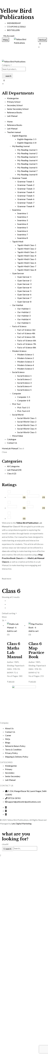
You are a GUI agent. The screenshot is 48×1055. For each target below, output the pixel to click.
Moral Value (17, 436)
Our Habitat (17, 305)
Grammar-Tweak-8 (25, 206)
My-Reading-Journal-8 (27, 174)
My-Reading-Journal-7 (27, 171)
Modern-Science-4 (25, 365)
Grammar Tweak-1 (25, 181)
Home (4, 448)
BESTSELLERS (13, 30)
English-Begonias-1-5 (26, 139)
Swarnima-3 (22, 220)
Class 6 (11, 473)
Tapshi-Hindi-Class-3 (26, 252)
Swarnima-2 (22, 217)
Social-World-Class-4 (26, 428)
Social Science (18, 372)
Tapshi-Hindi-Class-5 (26, 259)
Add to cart (12, 631)
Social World (17, 414)
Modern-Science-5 (25, 368)
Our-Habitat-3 (23, 315)
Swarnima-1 (22, 213)
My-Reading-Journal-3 (27, 157)
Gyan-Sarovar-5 (24, 291)
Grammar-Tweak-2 (25, 185)
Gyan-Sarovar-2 (24, 280)
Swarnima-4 (22, 224)
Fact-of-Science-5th (26, 337)
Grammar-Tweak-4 (25, 192)
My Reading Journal (21, 146)
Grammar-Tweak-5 (25, 195)
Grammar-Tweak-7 (25, 202)
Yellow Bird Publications (17, 14)
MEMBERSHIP (14, 23)
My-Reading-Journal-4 (27, 160)
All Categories (13, 466)
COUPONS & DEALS (16, 26)
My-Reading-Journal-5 (27, 164)
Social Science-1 (24, 376)
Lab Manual (12, 448)
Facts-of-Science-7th (26, 344)
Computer (16, 393)
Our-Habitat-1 (23, 308)
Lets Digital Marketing (21, 823)
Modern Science (19, 351)
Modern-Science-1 (25, 354)
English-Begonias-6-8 (26, 142)
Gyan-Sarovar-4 (24, 287)
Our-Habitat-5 (23, 323)
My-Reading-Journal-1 (27, 150)
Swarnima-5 (22, 227)
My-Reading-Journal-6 (27, 167)
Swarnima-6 (22, 231)
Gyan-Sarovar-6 (24, 294)
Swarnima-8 (22, 238)
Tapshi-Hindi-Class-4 (26, 255)
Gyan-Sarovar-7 (24, 298)
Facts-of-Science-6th (26, 340)
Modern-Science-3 (25, 361)
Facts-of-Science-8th (26, 347)
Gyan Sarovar (18, 273)
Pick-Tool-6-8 (23, 411)
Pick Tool (16, 404)
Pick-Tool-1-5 (23, 407)
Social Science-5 (24, 390)
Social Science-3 (24, 383)
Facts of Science (19, 326)
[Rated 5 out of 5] (15, 496)
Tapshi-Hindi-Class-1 (26, 245)
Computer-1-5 (23, 397)
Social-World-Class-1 (26, 418)
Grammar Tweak (19, 178)
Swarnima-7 (22, 234)
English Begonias (19, 135)
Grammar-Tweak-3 (25, 188)
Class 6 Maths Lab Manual (14, 650)
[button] (42, 45)
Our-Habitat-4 (23, 319)
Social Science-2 (24, 379)
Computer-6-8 (23, 400)
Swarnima (16, 210)
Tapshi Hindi (17, 241)
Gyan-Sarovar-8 (24, 301)
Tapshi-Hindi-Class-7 (26, 266)
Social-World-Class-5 (26, 432)
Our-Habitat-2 (23, 312)
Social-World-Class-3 (26, 425)
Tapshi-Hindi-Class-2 (26, 248)
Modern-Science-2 (25, 358)
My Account (8, 36)
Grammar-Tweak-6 (25, 199)
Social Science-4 (24, 386)
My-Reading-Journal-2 (27, 153)
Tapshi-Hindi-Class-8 (26, 270)
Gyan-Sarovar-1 (24, 277)
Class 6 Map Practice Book (36, 650)
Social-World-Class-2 (26, 421)
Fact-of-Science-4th (26, 333)
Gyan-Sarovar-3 (24, 284)
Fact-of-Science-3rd (26, 330)
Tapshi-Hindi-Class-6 (26, 263)
